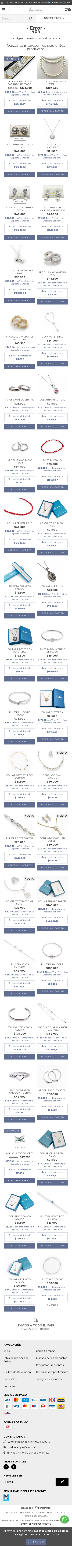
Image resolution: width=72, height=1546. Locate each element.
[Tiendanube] (36, 1509)
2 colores (20, 139)
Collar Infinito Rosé (52, 399)
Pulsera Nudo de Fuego (19, 713)
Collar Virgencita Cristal (19, 1280)
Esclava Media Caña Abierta (20, 1028)
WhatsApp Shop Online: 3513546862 (29, 1442)
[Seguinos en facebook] (13, 1466)
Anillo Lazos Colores (19, 1153)
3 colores (20, 1147)
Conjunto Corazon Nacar (52, 524)
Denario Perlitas (52, 336)
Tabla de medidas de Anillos (16, 1359)
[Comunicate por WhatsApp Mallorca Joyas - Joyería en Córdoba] (64, 1519)
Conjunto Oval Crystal (52, 776)
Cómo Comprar (45, 1351)
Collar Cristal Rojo (20, 523)
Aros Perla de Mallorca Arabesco (52, 208)
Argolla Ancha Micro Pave (52, 273)
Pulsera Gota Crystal (19, 838)
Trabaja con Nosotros (49, 1379)
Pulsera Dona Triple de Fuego (52, 650)
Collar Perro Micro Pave (20, 271)
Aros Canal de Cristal (20, 399)
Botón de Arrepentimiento (52, 1372)
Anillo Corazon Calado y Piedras (20, 1091)
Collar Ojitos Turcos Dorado (19, 776)
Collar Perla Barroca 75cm (52, 82)
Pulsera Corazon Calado (20, 587)
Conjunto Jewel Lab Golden (52, 839)
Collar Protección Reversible (20, 650)
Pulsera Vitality (52, 460)
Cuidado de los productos (51, 1358)
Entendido (36, 1541)
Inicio (6, 1351)
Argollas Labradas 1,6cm (20, 461)
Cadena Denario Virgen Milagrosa (52, 1028)
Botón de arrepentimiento (36, 1524)
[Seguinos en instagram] (6, 1466)
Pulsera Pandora (52, 964)
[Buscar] (30, 18)
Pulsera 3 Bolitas (52, 1279)
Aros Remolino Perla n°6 (19, 145)
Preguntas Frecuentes (50, 1365)
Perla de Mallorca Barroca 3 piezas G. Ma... (20, 82)
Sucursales (9, 1379)
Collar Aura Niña (52, 586)
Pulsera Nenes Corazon (20, 965)
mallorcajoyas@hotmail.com (25, 1447)
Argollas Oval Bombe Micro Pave (20, 338)
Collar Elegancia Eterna (20, 1217)
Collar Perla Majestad (52, 145)
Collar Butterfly (52, 712)
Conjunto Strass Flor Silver (20, 902)
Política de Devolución (17, 1372)
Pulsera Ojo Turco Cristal (52, 1217)
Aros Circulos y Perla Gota (20, 208)
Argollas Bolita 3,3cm (52, 1090)
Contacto (9, 1386)
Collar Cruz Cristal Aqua (52, 1154)
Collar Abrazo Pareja (52, 901)
